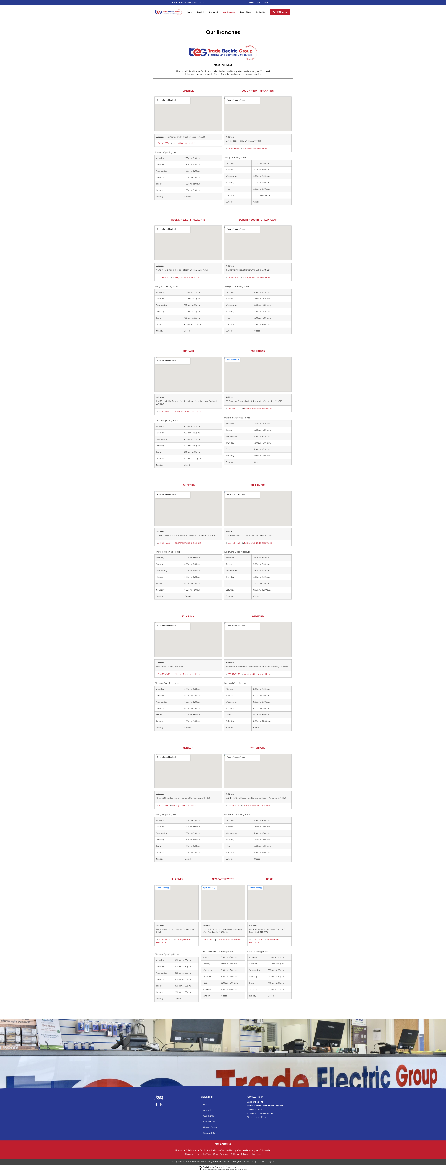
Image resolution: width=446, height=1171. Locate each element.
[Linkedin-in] (161, 1105)
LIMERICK (188, 90)
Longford (257, 74)
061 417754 (163, 143)
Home (189, 12)
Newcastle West (204, 74)
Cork (216, 74)
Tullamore (247, 74)
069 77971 (209, 939)
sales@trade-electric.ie (192, 2)
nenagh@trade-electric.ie (185, 805)
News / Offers (245, 12)
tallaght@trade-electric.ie (186, 277)
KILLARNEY (176, 879)
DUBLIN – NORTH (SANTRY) (258, 90)
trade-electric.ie (258, 1117)
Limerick (180, 71)
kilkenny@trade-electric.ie (187, 674)
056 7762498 (164, 674)
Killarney (189, 74)
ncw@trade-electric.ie (230, 939)
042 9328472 (164, 411)
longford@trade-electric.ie (187, 543)
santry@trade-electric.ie (255, 148)
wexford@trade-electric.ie (257, 674)
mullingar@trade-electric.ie (258, 408)
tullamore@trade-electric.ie (258, 543)
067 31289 (163, 805)
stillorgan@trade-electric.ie (256, 277)
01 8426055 (233, 148)
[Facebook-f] (156, 1105)
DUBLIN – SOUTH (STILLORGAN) (258, 219)
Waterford (265, 71)
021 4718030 (257, 939)
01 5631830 (233, 277)
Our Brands (213, 12)
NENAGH (188, 747)
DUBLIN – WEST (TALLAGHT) (188, 219)
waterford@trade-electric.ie (257, 805)
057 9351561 (234, 543)
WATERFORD (257, 747)
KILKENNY (188, 616)
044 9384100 (234, 408)
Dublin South (207, 71)
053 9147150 (234, 674)
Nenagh (253, 71)
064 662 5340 (164, 939)
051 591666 (233, 805)
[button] (188, 177)
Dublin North (192, 71)
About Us (200, 12)
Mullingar (235, 74)
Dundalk (224, 74)
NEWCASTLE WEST (223, 879)
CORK (269, 879)
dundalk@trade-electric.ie (187, 411)
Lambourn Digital (265, 1161)
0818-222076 (262, 2)
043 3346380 (164, 543)
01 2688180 (163, 277)
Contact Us (260, 12)
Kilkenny (233, 71)
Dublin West (221, 71)
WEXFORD (258, 616)
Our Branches (229, 12)
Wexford (243, 71)
